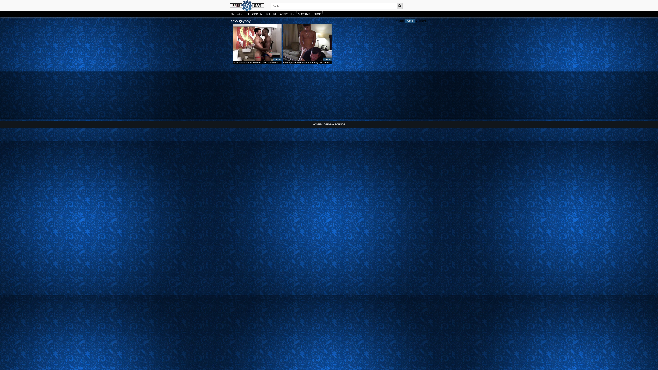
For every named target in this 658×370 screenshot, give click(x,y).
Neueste (400, 20)
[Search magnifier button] (400, 6)
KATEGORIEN (254, 14)
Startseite (236, 14)
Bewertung (421, 20)
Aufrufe (410, 20)
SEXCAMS (304, 14)
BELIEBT (271, 14)
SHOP (317, 14)
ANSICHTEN (287, 14)
